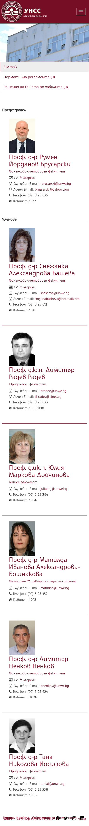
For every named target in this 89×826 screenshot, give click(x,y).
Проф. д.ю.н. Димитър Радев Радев (42, 373)
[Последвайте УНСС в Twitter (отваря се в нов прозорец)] (66, 818)
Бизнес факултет (23, 482)
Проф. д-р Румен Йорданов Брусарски (40, 160)
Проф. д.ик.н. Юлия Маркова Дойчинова (39, 470)
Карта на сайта (16, 817)
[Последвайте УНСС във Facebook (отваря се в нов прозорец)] (57, 818)
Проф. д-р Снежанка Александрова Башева (42, 269)
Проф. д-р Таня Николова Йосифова (39, 760)
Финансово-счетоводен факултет (37, 171)
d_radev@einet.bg (48, 396)
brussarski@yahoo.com (52, 189)
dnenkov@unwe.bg (54, 685)
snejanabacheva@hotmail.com (57, 298)
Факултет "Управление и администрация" (42, 581)
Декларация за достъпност (54, 817)
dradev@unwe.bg (53, 391)
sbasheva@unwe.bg (54, 293)
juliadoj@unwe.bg (53, 488)
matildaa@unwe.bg (54, 588)
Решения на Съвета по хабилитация (35, 86)
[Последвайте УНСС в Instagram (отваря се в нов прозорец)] (74, 818)
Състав (10, 66)
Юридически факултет (27, 384)
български (27, 178)
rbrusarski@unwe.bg (55, 183)
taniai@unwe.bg (52, 783)
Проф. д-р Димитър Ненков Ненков (38, 662)
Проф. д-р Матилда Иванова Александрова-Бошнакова (44, 566)
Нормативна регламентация (29, 76)
